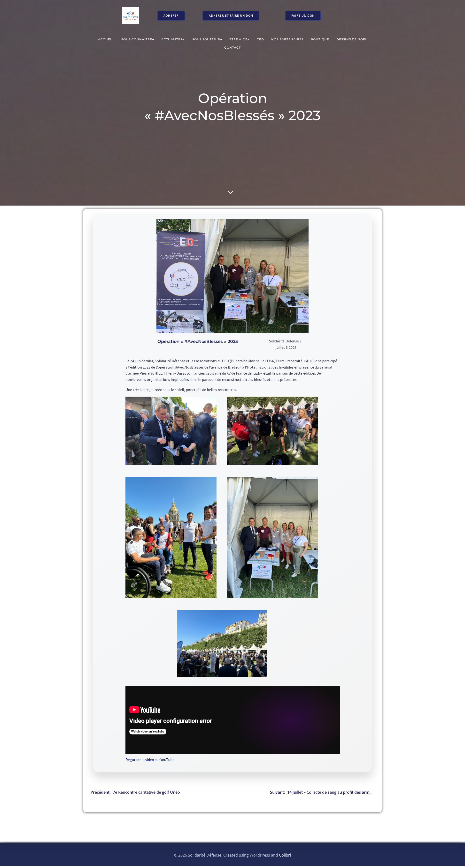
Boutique (320, 39)
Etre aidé (238, 39)
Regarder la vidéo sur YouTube (149, 759)
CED (260, 39)
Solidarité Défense (284, 341)
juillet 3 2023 (286, 347)
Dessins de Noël (351, 39)
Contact (232, 47)
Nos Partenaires (287, 39)
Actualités (171, 39)
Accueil (105, 39)
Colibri (285, 855)
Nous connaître (136, 39)
